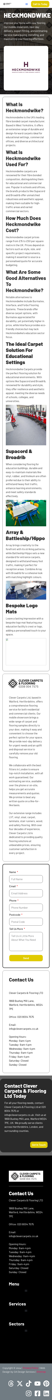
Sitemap (41, 1371)
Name (12, 872)
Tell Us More (16, 928)
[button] (27, 4)
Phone (13, 900)
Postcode (15, 914)
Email (12, 886)
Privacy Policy (30, 1367)
